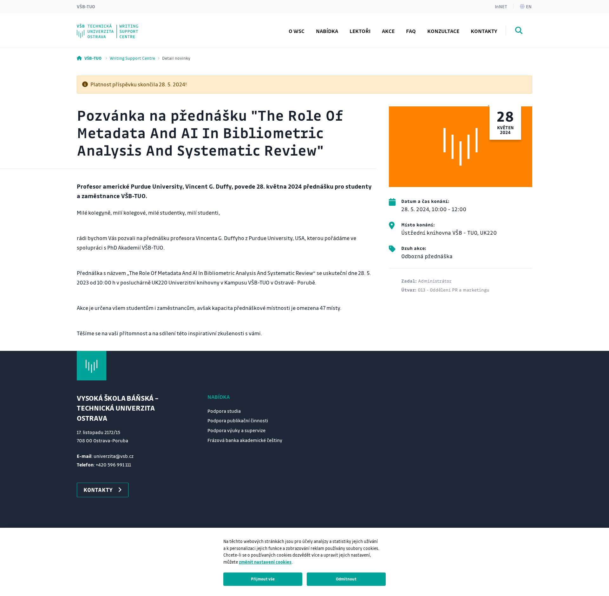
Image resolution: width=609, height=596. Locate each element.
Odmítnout (346, 578)
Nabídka (218, 396)
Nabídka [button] (327, 31)
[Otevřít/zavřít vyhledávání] (519, 31)
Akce (388, 31)
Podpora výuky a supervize (236, 430)
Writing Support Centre (132, 58)
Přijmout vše (263, 578)
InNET (501, 6)
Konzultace (443, 31)
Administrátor (435, 281)
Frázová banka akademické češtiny (136, 26)
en (529, 6)
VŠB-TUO (86, 6)
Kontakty (484, 31)
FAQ (411, 31)
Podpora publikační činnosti (237, 420)
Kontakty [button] (98, 489)
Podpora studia (224, 411)
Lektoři (360, 31)
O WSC (296, 31)
